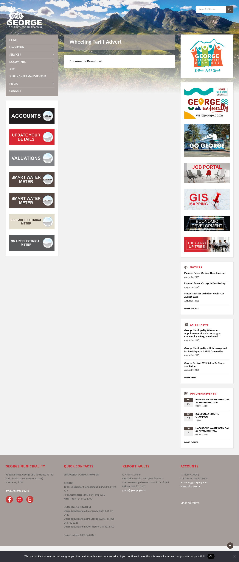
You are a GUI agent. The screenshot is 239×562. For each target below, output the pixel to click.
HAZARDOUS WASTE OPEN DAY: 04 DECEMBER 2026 (212, 430)
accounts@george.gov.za (194, 482)
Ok (211, 556)
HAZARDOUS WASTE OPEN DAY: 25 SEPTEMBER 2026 (212, 401)
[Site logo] (24, 27)
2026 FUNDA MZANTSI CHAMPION (207, 416)
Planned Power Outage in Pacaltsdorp (205, 283)
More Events (191, 442)
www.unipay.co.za (190, 486)
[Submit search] (229, 9)
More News (190, 378)
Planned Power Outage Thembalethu (204, 273)
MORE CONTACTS (190, 503)
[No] (234, 556)
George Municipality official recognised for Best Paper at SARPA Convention (205, 350)
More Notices (191, 309)
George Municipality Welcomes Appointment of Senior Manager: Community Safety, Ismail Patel (202, 333)
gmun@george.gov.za (17, 491)
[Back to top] (230, 545)
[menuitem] (32, 40)
